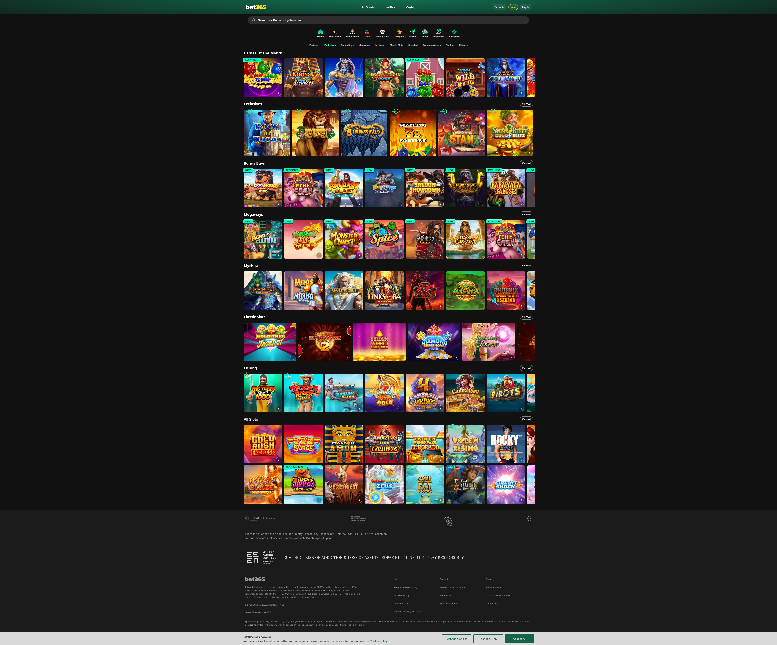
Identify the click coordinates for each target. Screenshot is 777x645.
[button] (278, 93)
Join (513, 7)
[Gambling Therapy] (358, 521)
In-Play (390, 7)
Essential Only (488, 638)
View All (526, 103)
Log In (525, 7)
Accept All (519, 638)
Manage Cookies (456, 638)
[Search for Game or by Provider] (253, 20)
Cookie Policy (379, 641)
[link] (263, 77)
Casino (410, 7)
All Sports (368, 7)
